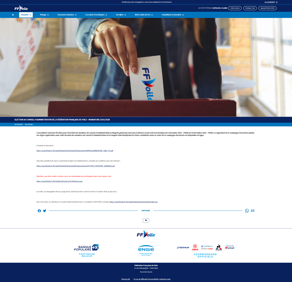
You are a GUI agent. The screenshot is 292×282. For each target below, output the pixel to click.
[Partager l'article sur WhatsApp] (247, 211)
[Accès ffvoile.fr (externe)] (21, 8)
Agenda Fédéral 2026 (267, 8)
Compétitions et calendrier (171, 15)
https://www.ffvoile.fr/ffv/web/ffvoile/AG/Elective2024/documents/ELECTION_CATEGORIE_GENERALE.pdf (75, 166)
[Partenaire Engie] (146, 250)
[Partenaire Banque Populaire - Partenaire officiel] (86, 250)
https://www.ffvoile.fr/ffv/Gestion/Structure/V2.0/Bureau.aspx (59, 181)
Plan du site (125, 279)
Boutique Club (250, 8)
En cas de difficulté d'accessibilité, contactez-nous (152, 279)
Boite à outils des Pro (142, 15)
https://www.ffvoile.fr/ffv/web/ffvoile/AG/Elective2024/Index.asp (134, 202)
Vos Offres (119, 15)
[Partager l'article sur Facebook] (39, 211)
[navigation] (146, 15)
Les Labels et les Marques (94, 15)
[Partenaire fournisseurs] (206, 250)
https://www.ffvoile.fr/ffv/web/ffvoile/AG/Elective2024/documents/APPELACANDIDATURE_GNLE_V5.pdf (74, 151)
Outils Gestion (235, 8)
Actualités (25, 15)
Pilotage (43, 15)
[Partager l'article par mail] (253, 211)
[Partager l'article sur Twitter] (44, 211)
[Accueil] (13, 14)
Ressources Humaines (66, 15)
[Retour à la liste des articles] (146, 220)
